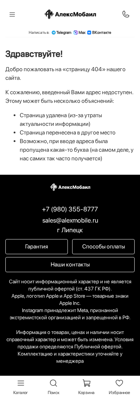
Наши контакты (70, 264)
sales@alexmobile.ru (70, 220)
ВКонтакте (101, 32)
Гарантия (36, 246)
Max (82, 32)
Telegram (63, 32)
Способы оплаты (103, 246)
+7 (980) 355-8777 (70, 209)
